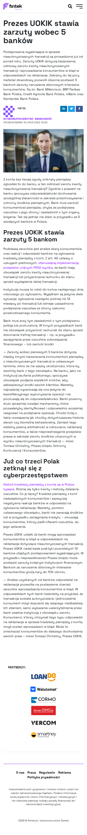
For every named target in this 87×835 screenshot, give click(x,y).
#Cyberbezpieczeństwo (18, 118)
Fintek (22, 108)
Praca (31, 772)
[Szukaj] (70, 6)
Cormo (65, 820)
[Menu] (79, 7)
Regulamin (47, 772)
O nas (20, 772)
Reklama (64, 772)
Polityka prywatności (43, 777)
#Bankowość (43, 118)
